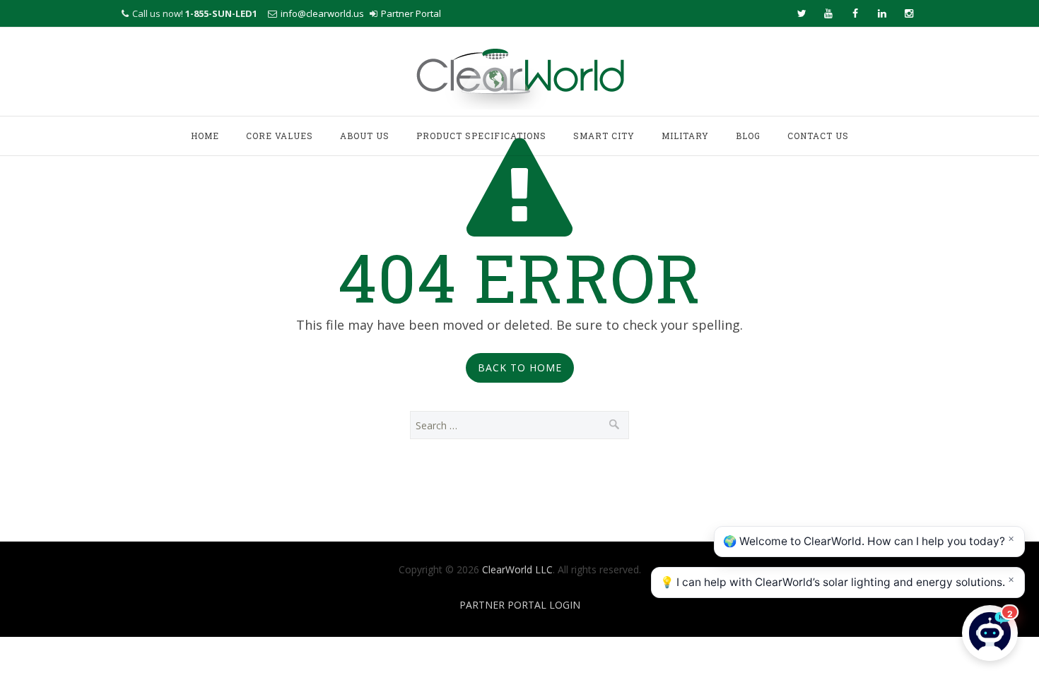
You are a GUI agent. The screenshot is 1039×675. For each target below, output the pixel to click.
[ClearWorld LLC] (520, 72)
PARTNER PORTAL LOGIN (519, 604)
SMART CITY (604, 135)
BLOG (748, 135)
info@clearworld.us (322, 13)
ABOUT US (364, 135)
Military (685, 135)
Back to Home (520, 367)
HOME (205, 135)
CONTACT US (818, 135)
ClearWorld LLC (517, 569)
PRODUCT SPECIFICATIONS (481, 135)
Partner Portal (411, 13)
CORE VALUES (279, 135)
